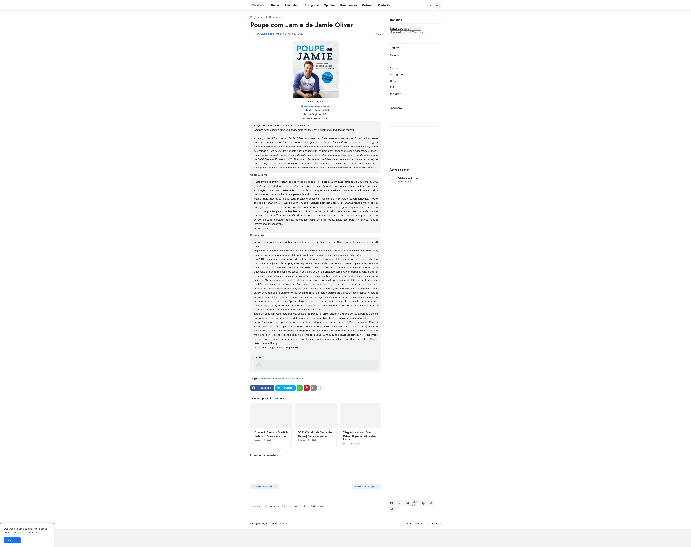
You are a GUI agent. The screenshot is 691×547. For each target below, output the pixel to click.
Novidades (275, 17)
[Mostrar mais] (321, 388)
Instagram (396, 74)
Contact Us (434, 523)
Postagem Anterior (265, 486)
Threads (394, 81)
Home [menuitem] (275, 5)
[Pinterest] (307, 388)
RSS (392, 87)
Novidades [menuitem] (290, 5)
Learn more (31, 532)
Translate (417, 32)
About (419, 523)
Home (407, 523)
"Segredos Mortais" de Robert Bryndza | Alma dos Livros (359, 436)
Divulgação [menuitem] (311, 5)
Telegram (395, 93)
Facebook (396, 55)
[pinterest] (423, 503)
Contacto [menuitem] (384, 5)
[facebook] (392, 503)
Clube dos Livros (408, 178)
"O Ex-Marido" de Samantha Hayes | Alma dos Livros (315, 434)
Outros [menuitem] (366, 5)
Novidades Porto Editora (288, 378)
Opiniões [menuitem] (329, 5)
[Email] (314, 388)
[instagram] (407, 503)
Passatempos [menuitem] (348, 5)
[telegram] (392, 509)
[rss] (431, 503)
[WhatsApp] (300, 388)
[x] (399, 503)
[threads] (415, 503)
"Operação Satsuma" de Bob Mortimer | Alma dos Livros (270, 434)
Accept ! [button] (12, 540)
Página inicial (258, 17)
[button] (430, 5)
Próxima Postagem (365, 486)
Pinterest (395, 68)
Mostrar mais (405, 181)
